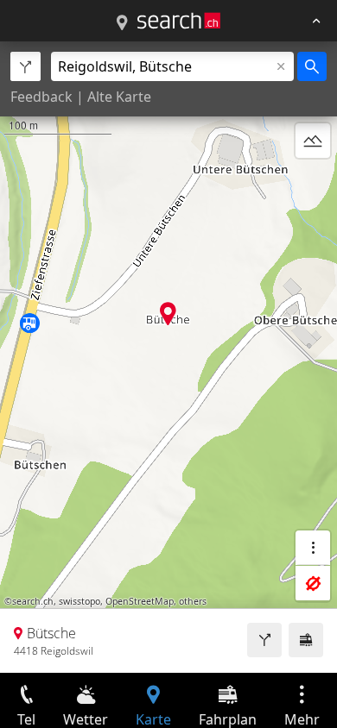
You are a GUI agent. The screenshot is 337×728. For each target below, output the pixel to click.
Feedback (41, 96)
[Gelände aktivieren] (313, 140)
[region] (168, 357)
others (193, 601)
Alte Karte (119, 96)
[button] (168, 313)
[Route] (264, 640)
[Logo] (178, 20)
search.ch (33, 601)
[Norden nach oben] (313, 182)
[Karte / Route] (122, 23)
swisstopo (79, 601)
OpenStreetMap (139, 601)
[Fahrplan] (306, 640)
